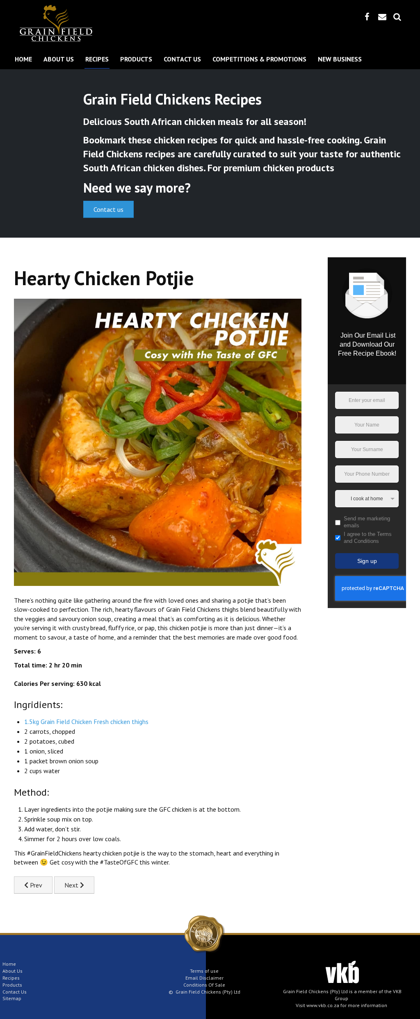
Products (136, 59)
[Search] (397, 16)
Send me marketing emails (367, 522)
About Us (58, 59)
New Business (340, 59)
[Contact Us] (382, 16)
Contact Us (182, 59)
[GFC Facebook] (367, 16)
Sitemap (11, 998)
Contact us (108, 209)
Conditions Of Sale (204, 985)
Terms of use (204, 971)
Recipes (97, 59)
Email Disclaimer (204, 978)
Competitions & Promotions (259, 59)
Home (23, 59)
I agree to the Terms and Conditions (368, 537)
